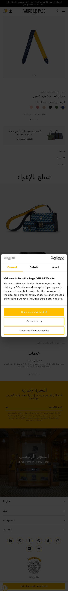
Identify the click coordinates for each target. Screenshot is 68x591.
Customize (32, 321)
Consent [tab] (12, 267)
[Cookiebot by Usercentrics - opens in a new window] (50, 258)
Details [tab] (34, 267)
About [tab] (55, 267)
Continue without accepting (34, 330)
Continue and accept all (34, 311)
